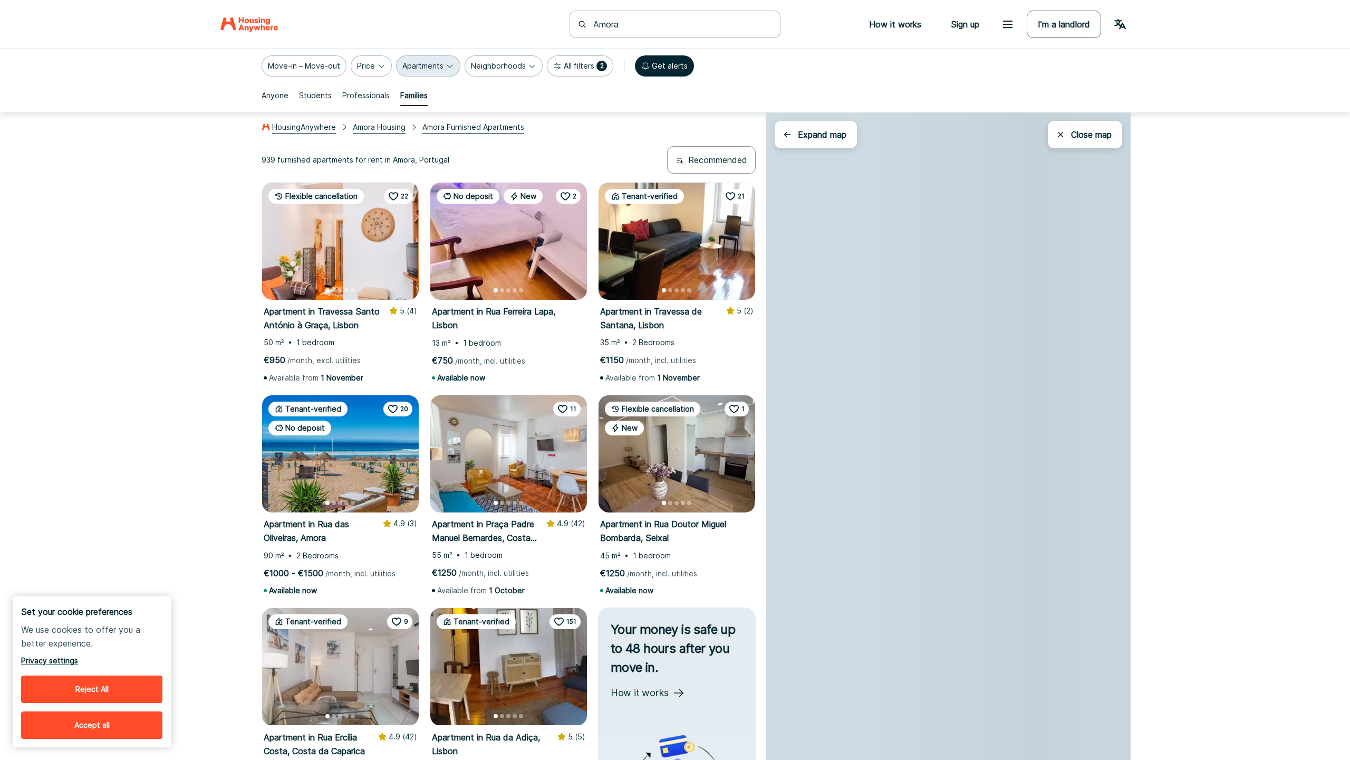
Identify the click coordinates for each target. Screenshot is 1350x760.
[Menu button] (1007, 24)
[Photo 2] (334, 290)
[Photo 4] (346, 290)
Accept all (92, 724)
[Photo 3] (340, 290)
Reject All (92, 689)
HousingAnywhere (304, 126)
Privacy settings (49, 660)
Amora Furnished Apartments (473, 126)
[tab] (275, 95)
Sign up (965, 24)
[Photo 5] (353, 290)
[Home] (249, 24)
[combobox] (681, 24)
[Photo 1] (327, 290)
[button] (304, 66)
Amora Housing (379, 126)
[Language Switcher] (1120, 24)
